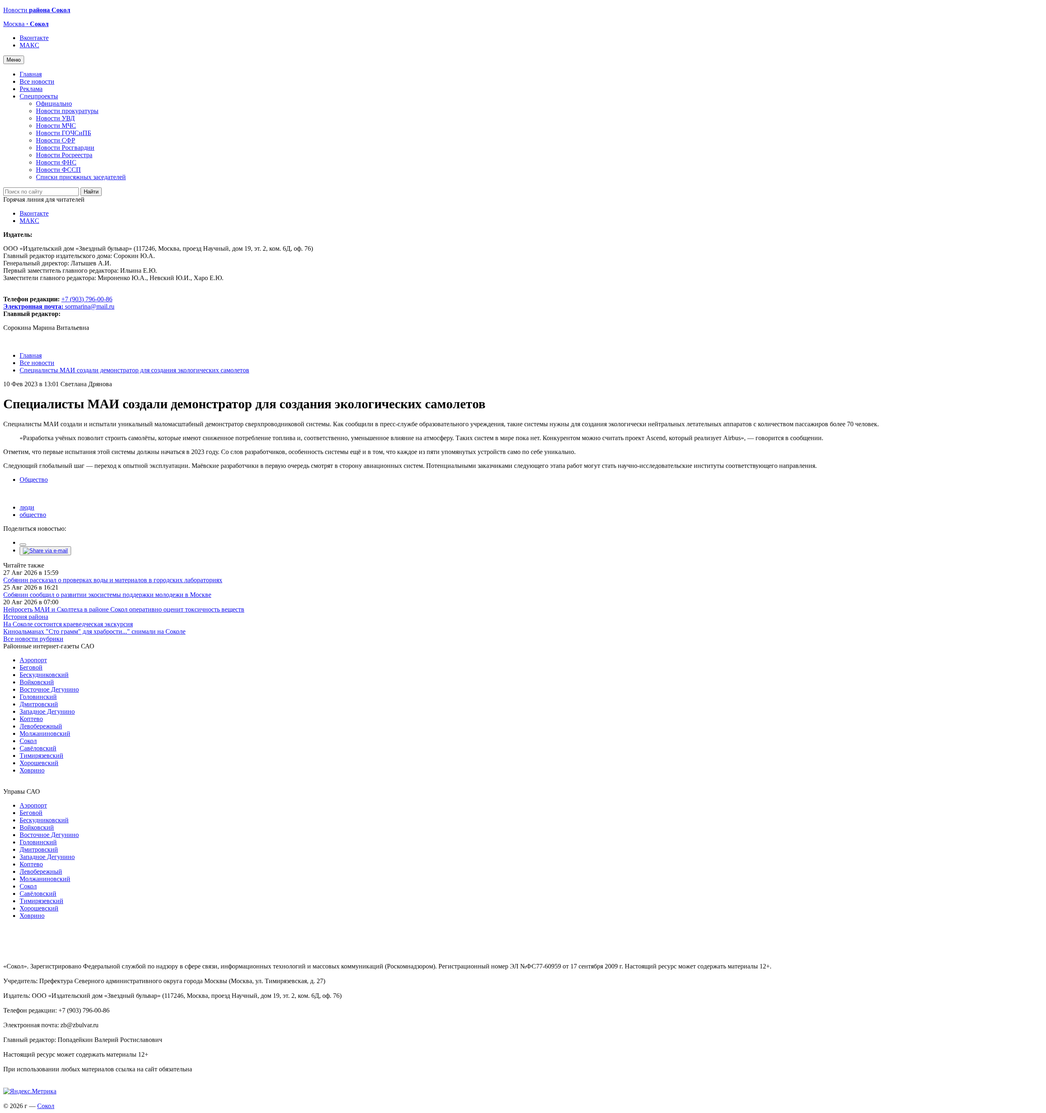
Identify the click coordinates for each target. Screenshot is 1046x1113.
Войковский (37, 682)
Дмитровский (39, 704)
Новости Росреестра (64, 154)
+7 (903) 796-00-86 (57, 303)
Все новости (37, 81)
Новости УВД (55, 118)
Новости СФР (55, 140)
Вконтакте (34, 37)
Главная (31, 74)
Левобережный (41, 726)
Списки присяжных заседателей (81, 177)
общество (33, 514)
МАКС (29, 45)
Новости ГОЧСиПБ (63, 132)
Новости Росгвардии (65, 147)
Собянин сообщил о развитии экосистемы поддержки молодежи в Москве (107, 594)
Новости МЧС (56, 125)
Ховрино (32, 770)
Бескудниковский (44, 674)
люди (27, 507)
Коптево (31, 718)
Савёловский (38, 748)
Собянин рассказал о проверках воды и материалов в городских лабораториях (112, 580)
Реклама (31, 88)
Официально (54, 103)
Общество (34, 479)
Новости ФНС (56, 162)
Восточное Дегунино (49, 689)
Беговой (31, 667)
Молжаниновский (45, 733)
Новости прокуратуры (67, 110)
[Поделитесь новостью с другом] (45, 551)
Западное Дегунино (47, 711)
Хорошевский (39, 762)
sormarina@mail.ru (89, 306)
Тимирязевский (41, 755)
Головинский (38, 696)
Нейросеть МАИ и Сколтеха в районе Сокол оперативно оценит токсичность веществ (123, 609)
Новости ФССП (58, 169)
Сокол (28, 740)
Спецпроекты (39, 96)
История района (25, 616)
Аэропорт (33, 660)
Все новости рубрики (33, 638)
